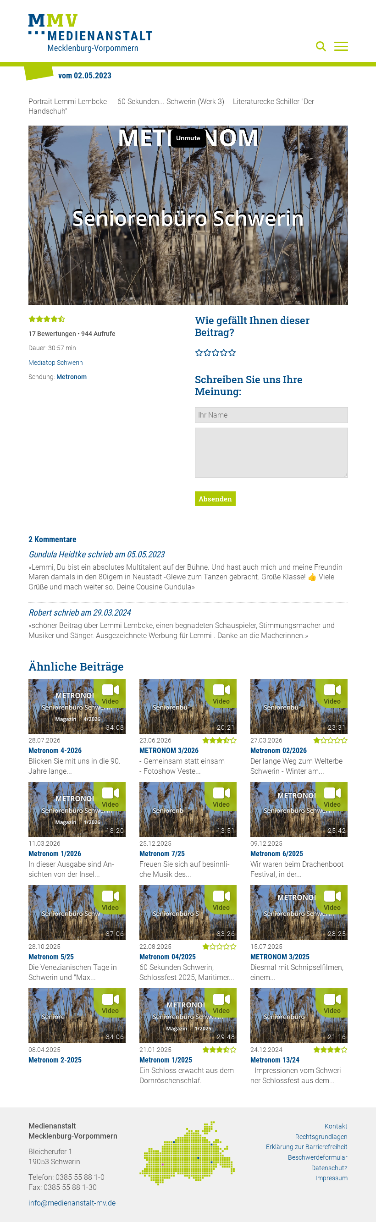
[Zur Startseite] (90, 34)
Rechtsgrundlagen (321, 1136)
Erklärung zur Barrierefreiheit (307, 1146)
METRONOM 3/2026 (169, 750)
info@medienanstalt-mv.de (72, 1203)
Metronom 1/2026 (54, 853)
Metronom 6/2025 (276, 853)
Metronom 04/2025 (167, 956)
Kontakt (336, 1126)
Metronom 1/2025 (165, 1060)
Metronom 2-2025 (55, 1060)
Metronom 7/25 (162, 853)
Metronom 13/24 (274, 1060)
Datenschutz (329, 1168)
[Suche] (323, 47)
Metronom (71, 377)
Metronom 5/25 (51, 956)
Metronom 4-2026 (55, 750)
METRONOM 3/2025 (280, 956)
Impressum (331, 1178)
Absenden (215, 498)
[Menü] (341, 46)
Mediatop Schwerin (55, 363)
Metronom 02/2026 (278, 750)
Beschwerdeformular (318, 1157)
